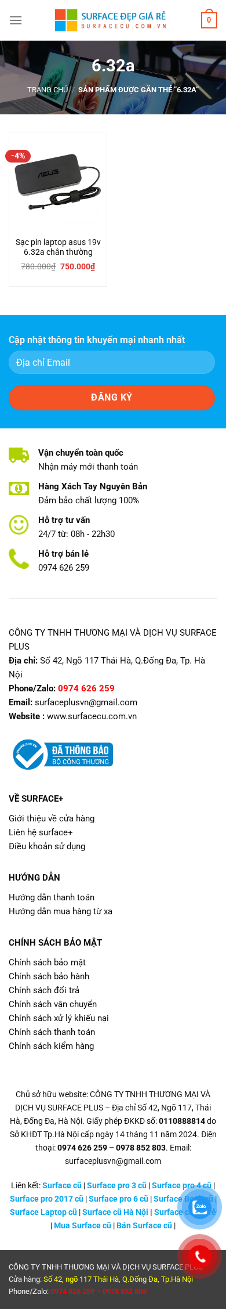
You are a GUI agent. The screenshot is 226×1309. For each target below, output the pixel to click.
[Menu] (16, 20)
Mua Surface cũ (82, 1226)
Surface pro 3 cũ (117, 1186)
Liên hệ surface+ (41, 832)
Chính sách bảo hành (49, 976)
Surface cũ (62, 1186)
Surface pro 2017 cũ (46, 1199)
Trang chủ (47, 89)
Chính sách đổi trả (44, 990)
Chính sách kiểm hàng (51, 1046)
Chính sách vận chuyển (53, 1004)
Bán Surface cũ (144, 1226)
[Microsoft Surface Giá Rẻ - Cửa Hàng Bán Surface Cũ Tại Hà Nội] (113, 20)
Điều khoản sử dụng (47, 846)
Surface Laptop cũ (43, 1212)
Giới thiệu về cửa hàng (51, 818)
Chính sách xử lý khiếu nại (59, 1018)
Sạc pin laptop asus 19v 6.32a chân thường (58, 247)
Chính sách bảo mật (47, 962)
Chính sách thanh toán (52, 1032)
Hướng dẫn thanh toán (51, 897)
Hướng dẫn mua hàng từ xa (60, 911)
